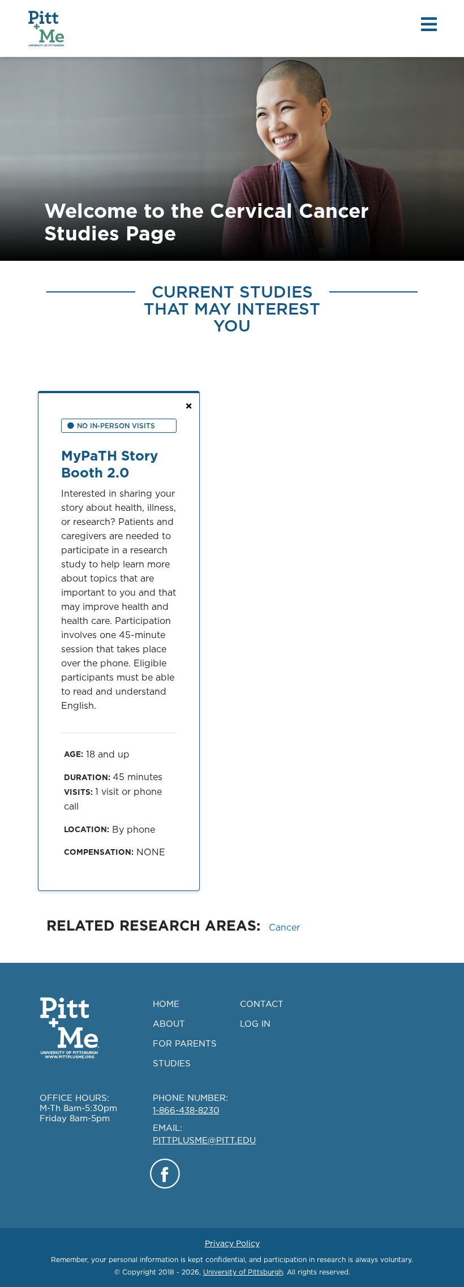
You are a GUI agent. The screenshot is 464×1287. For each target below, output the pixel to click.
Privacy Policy (232, 1243)
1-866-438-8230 (186, 1110)
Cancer (284, 927)
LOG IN (255, 1024)
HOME (166, 1004)
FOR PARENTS (185, 1043)
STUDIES (172, 1063)
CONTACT (261, 1004)
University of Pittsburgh (243, 1272)
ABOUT (169, 1024)
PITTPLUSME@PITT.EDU (204, 1140)
